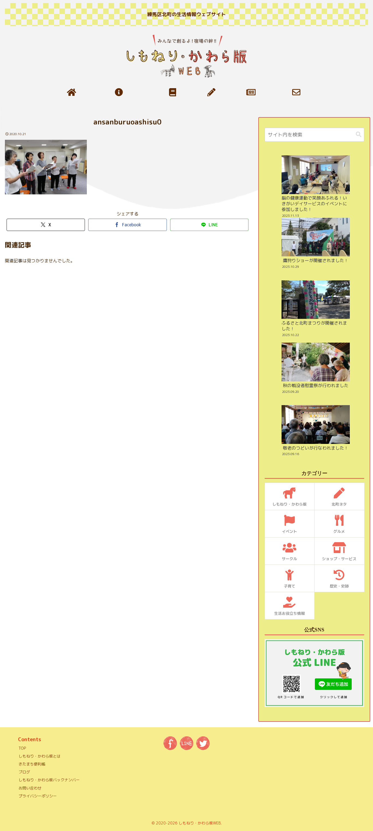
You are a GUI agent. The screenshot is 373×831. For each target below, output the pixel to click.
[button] (358, 134)
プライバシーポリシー (38, 796)
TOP (22, 748)
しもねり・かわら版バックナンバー (49, 779)
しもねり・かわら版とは (40, 756)
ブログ (24, 771)
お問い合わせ (30, 788)
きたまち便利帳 (32, 764)
